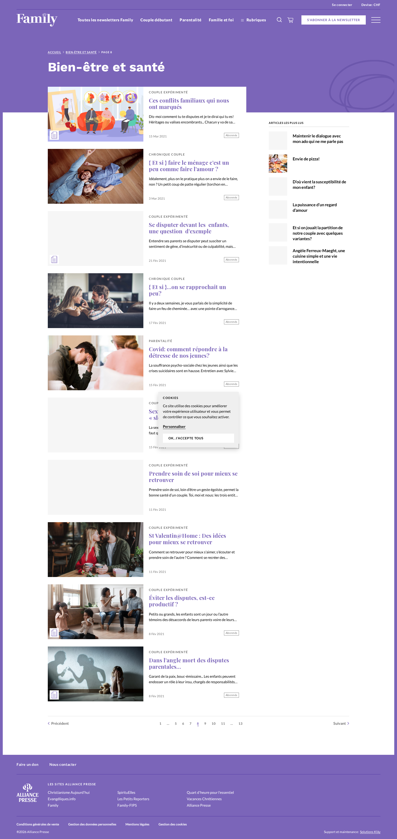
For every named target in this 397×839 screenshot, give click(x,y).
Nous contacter (63, 764)
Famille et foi (221, 19)
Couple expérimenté (168, 92)
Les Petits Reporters (133, 799)
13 (240, 723)
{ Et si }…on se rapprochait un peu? (187, 290)
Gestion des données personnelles (92, 824)
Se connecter (342, 5)
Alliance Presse (199, 805)
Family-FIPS (127, 805)
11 (223, 723)
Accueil (54, 52)
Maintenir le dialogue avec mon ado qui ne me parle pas (318, 138)
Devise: (370, 5)
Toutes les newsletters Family (105, 19)
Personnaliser (174, 426)
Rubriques (256, 19)
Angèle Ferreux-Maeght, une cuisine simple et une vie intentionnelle (319, 256)
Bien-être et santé (81, 52)
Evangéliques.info (62, 799)
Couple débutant (156, 19)
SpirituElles (126, 792)
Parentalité (190, 19)
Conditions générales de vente (38, 824)
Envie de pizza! (306, 158)
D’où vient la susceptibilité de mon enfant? (319, 184)
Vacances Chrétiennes (204, 799)
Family (53, 805)
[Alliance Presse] (28, 802)
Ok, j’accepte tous (186, 438)
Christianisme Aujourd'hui (69, 792)
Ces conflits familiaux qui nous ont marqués (189, 103)
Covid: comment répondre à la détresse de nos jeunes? (188, 352)
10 (214, 723)
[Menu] (375, 20)
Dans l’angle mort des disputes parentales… (189, 663)
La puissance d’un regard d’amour (315, 207)
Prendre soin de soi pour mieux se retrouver (193, 476)
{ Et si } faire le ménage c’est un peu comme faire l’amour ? (189, 166)
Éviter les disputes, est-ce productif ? (182, 601)
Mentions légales (137, 824)
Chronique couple (167, 154)
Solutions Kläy (370, 831)
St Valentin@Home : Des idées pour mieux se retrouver (187, 539)
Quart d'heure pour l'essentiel (210, 792)
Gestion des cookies (173, 824)
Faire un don (27, 764)
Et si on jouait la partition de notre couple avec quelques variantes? (318, 233)
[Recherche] (279, 20)
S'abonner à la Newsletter (333, 20)
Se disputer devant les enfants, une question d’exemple (189, 228)
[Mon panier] (290, 20)
